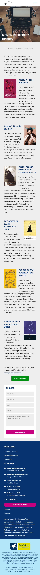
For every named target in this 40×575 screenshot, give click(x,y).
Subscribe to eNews (20, 505)
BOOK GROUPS (20, 378)
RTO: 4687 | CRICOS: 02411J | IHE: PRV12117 (20, 571)
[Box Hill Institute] (20, 549)
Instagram (7, 513)
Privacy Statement (22, 570)
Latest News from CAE (10, 452)
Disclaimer (31, 570)
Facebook (7, 509)
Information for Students (11, 455)
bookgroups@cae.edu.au (13, 373)
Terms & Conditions (10, 570)
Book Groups (8, 459)
